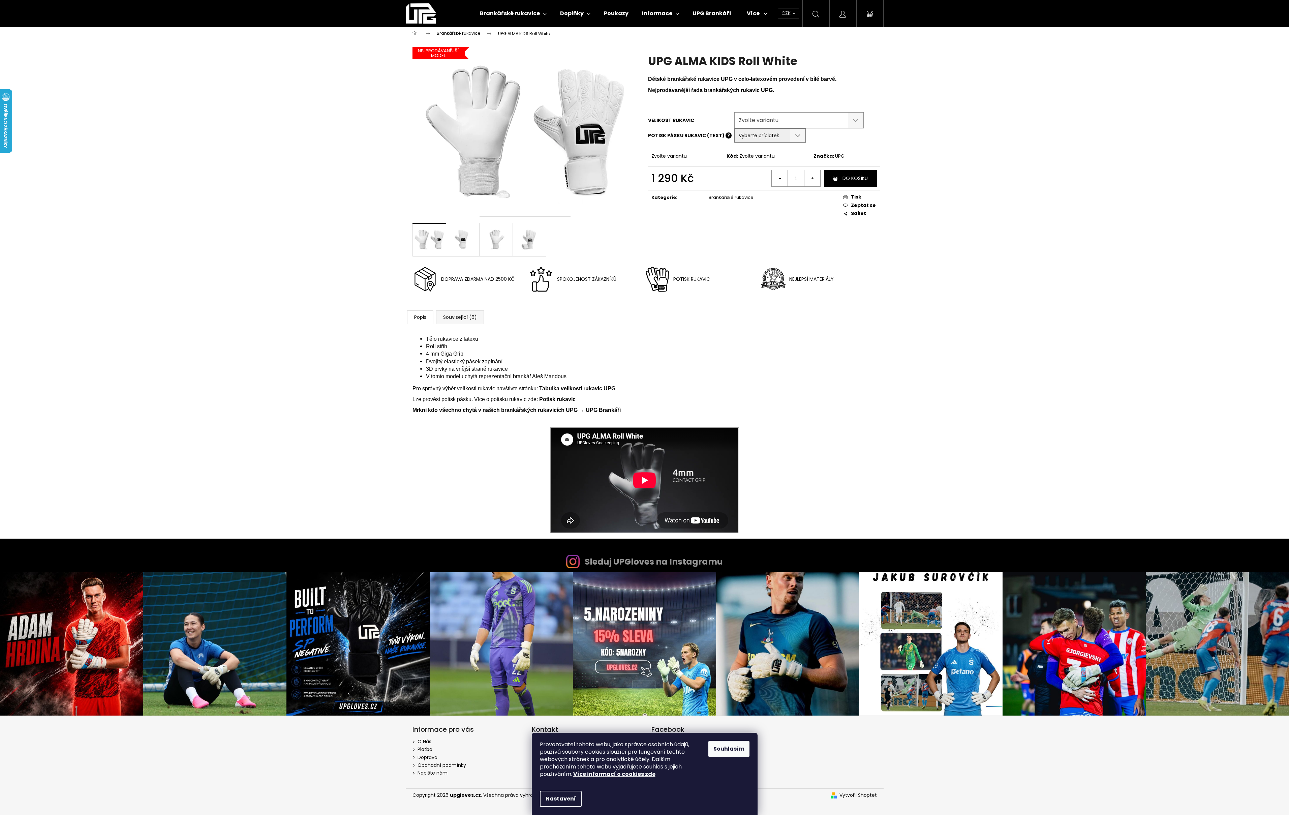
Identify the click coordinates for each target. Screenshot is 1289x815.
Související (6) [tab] (460, 317)
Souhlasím (728, 749)
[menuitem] (513, 13)
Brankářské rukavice (731, 197)
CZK (786, 13)
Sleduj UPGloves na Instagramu (654, 562)
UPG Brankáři (603, 410)
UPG (840, 156)
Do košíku (855, 178)
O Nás (424, 741)
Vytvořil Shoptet (858, 795)
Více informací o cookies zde (614, 774)
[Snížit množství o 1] (780, 178)
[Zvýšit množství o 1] (812, 178)
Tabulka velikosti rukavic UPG (577, 388)
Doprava (427, 757)
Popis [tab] (420, 317)
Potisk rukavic (557, 399)
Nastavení (561, 799)
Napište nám (433, 772)
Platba (425, 749)
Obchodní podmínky (442, 765)
